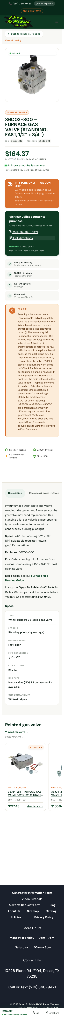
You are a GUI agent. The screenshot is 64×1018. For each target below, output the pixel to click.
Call (37, 1012)
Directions (53, 1012)
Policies (16, 917)
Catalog (51, 911)
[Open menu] (57, 21)
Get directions (22, 238)
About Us (14, 911)
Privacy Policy (43, 917)
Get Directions (32, 11)
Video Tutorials (32, 899)
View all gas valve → (16, 731)
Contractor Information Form (32, 893)
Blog (52, 905)
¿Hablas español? (44, 3)
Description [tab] (15, 493)
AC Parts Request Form (24, 905)
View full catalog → (14, 40)
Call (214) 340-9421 (25, 232)
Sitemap (33, 911)
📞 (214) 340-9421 (20, 3)
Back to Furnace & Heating (25, 33)
